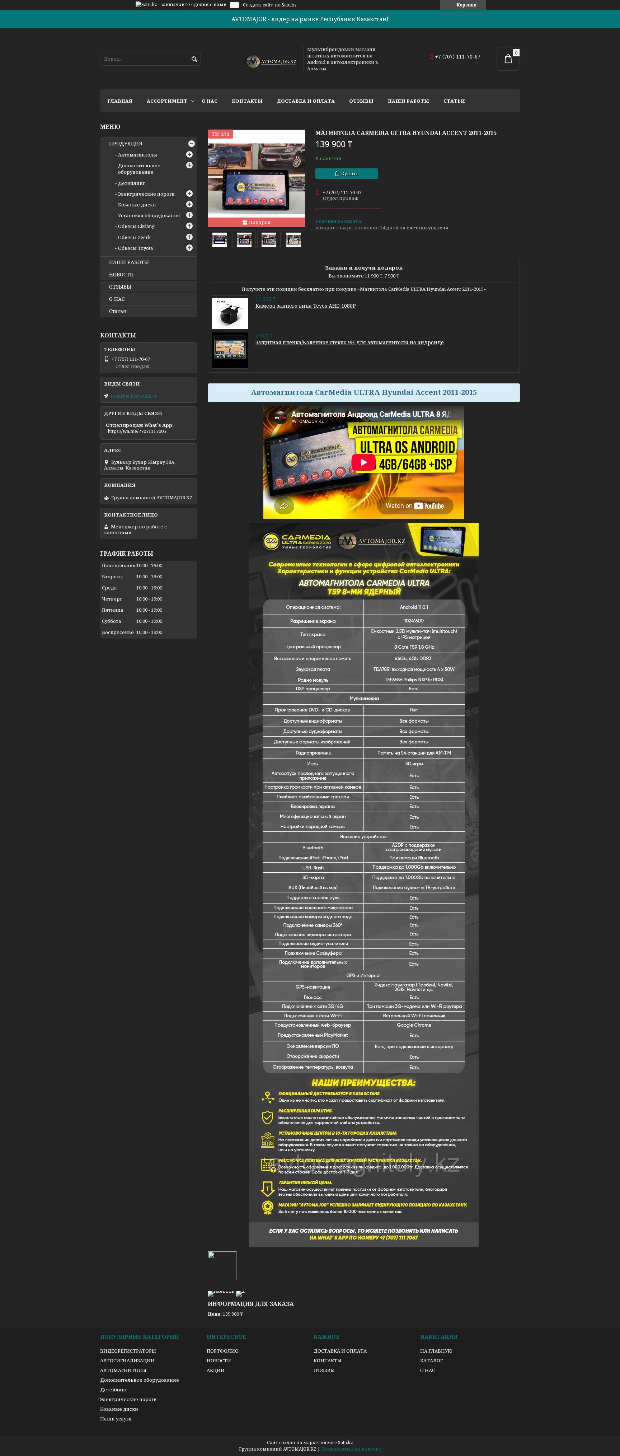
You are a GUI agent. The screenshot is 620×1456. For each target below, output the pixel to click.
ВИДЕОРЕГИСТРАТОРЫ (128, 1351)
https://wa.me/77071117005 (137, 431)
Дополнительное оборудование (139, 168)
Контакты (247, 101)
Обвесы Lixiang (136, 226)
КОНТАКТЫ (328, 1360)
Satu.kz (345, 1442)
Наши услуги (116, 1418)
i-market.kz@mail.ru (133, 396)
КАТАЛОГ (431, 1360)
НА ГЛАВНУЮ (436, 1351)
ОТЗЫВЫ (120, 287)
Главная (119, 101)
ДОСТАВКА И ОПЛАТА (340, 1351)
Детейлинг (131, 183)
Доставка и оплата (306, 101)
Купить (350, 173)
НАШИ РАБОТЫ (129, 262)
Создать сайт (258, 5)
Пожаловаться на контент (351, 1449)
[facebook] (221, 1291)
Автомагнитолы (137, 154)
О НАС (117, 299)
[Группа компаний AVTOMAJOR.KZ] (270, 58)
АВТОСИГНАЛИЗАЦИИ (127, 1360)
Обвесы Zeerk (134, 237)
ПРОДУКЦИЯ (125, 143)
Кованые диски (137, 204)
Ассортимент (167, 101)
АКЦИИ (216, 1370)
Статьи (454, 101)
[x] (240, 1291)
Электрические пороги (146, 194)
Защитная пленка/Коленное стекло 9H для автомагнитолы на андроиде (349, 342)
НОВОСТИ (121, 274)
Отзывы (361, 101)
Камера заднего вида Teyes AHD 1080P (305, 305)
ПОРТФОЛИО (223, 1351)
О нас (209, 101)
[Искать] (194, 59)
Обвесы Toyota (135, 248)
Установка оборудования (149, 215)
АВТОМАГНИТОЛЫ (123, 1370)
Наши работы (408, 101)
